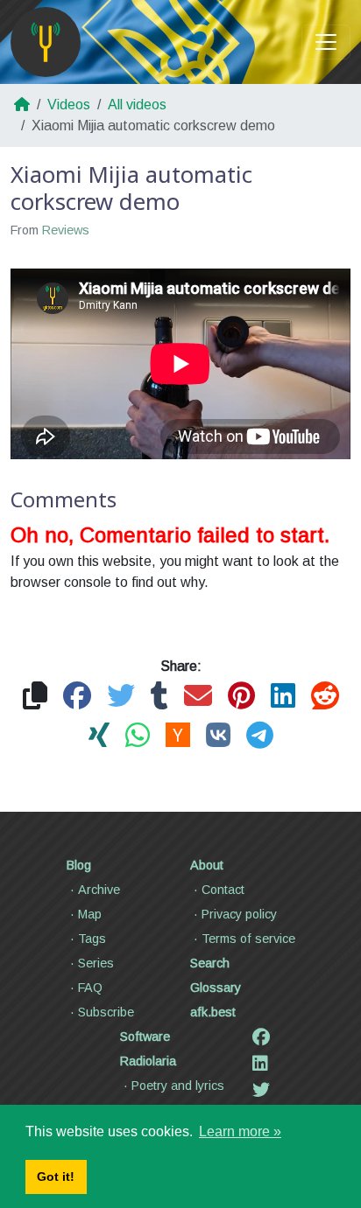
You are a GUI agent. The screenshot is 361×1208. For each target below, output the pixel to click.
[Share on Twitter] (121, 696)
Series (96, 963)
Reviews (65, 230)
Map (90, 914)
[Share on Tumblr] (159, 696)
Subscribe (106, 1012)
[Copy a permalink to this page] (35, 696)
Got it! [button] (55, 1177)
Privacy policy (239, 914)
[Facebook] (261, 1037)
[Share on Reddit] (325, 696)
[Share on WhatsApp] (137, 736)
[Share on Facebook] (77, 696)
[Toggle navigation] (325, 41)
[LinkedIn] (260, 1063)
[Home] (46, 42)
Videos (68, 104)
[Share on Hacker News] (178, 736)
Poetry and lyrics (177, 1086)
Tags (92, 939)
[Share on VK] (218, 736)
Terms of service (248, 939)
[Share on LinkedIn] (283, 696)
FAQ (90, 988)
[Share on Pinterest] (241, 696)
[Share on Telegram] (259, 736)
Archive (99, 890)
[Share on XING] (99, 736)
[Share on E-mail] (198, 696)
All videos (137, 104)
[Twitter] (261, 1090)
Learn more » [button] (240, 1131)
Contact (223, 890)
